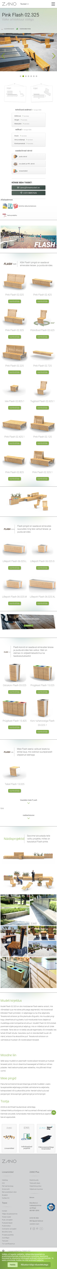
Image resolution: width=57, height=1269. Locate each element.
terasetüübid (23, 171)
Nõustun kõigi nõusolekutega (34, 1264)
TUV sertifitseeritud (8, 1244)
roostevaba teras (25, 29)
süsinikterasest (9, 29)
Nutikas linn (5, 1198)
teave (4, 1203)
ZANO (9, 4)
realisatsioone (28, 815)
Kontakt (4, 1211)
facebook (30, 1229)
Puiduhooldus (6, 1226)
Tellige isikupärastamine (9, 1214)
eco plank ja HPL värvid (26, 164)
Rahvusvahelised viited (9, 1192)
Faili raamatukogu (7, 1186)
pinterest (37, 1229)
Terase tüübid (6, 1217)
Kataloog (5, 1180)
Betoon (32, 1197)
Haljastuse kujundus (36, 1189)
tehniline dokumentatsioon (27, 206)
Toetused (5, 1241)
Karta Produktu (12, 215)
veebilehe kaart (34, 1224)
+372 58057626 (30, 193)
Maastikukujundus (35, 1186)
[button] (3, 56)
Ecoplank (5, 1195)
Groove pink (6, 1189)
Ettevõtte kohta (7, 1232)
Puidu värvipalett (7, 1220)
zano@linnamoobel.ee (30, 187)
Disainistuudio (34, 1180)
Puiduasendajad (7, 1223)
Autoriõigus (5, 1238)
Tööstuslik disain (35, 1183)
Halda (12, 1264)
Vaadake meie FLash (28, 800)
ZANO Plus (34, 1172)
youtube (41, 1229)
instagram (34, 1229)
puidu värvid (23, 156)
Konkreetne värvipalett (9, 1229)
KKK (3, 1183)
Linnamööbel (8, 1172)
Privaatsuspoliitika (8, 1235)
